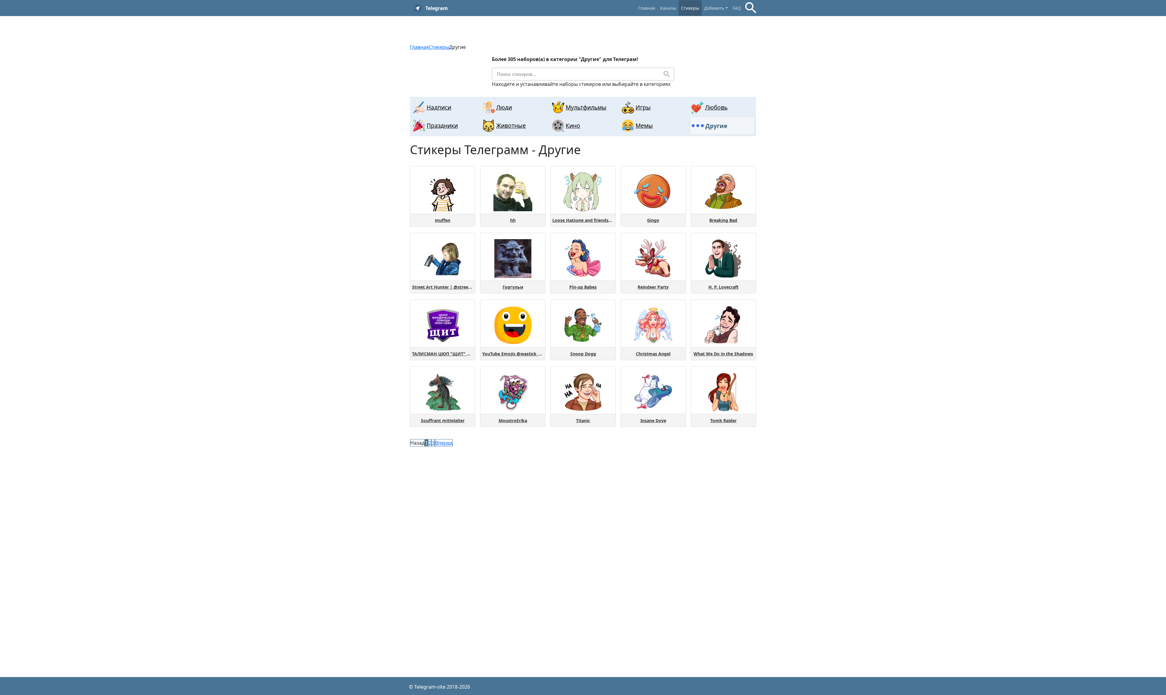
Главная (646, 8)
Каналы (668, 8)
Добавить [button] (714, 8)
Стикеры (690, 8)
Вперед (443, 442)
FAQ (737, 8)
